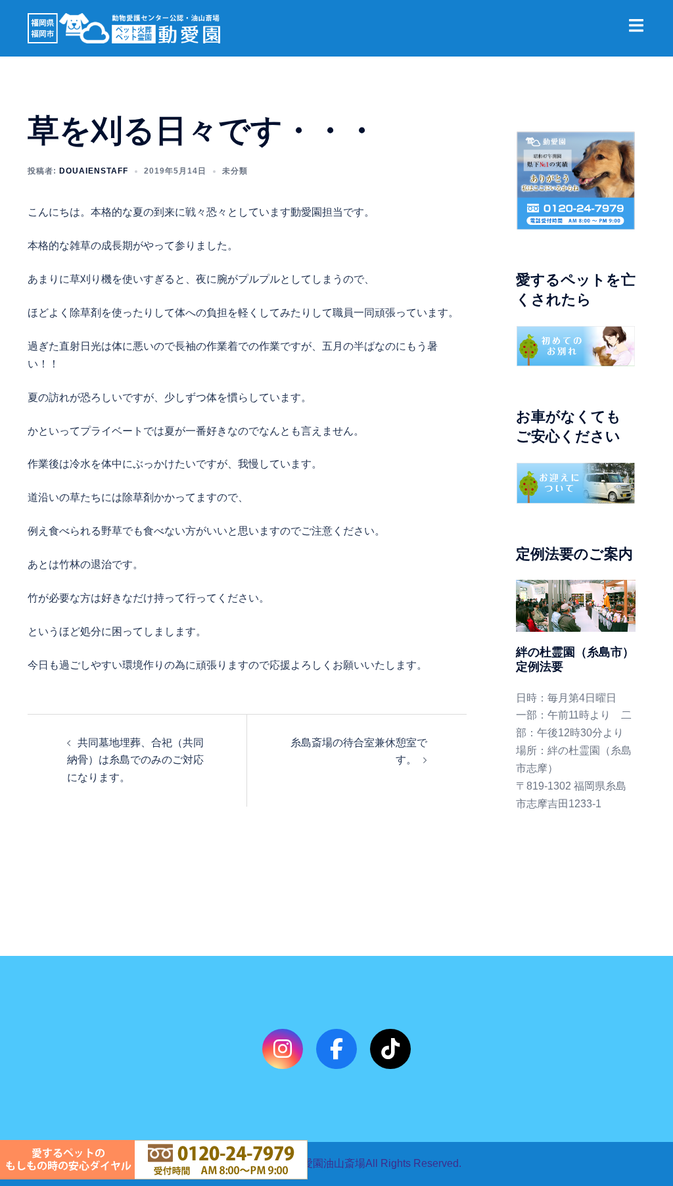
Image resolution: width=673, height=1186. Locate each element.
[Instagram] (282, 1049)
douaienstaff (93, 171)
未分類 (235, 171)
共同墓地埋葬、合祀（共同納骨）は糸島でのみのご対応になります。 (135, 760)
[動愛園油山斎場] (124, 27)
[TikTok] (390, 1049)
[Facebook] (336, 1049)
